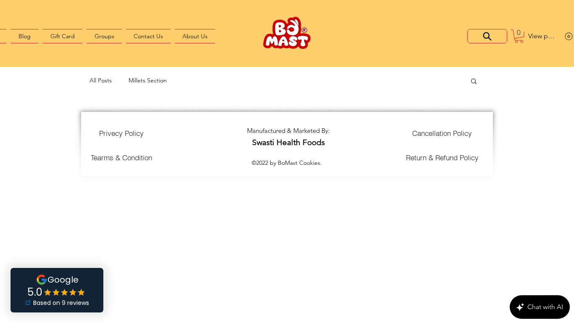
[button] (519, 36)
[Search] (487, 36)
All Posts (101, 80)
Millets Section (148, 80)
